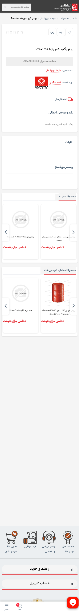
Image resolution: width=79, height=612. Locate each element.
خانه (75, 19)
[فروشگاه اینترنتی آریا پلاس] (65, 7)
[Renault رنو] (41, 83)
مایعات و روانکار (54, 71)
